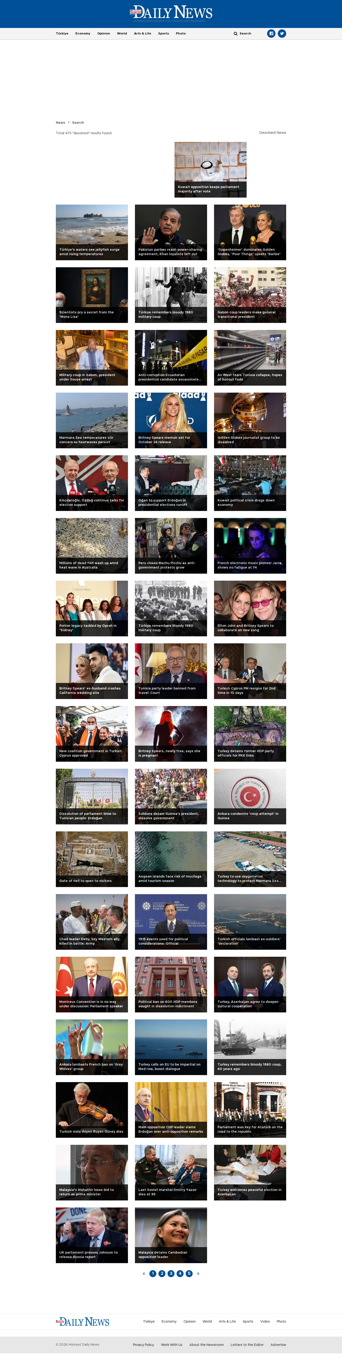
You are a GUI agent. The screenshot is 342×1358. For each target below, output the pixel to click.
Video (265, 1321)
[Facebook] (271, 33)
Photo (181, 33)
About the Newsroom (206, 1345)
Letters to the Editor (247, 1345)
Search (78, 122)
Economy (82, 33)
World (122, 33)
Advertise (278, 1345)
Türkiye (62, 33)
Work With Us (171, 1345)
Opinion (103, 33)
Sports (163, 33)
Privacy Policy (143, 1345)
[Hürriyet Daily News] (171, 13)
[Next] (198, 1273)
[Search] (236, 33)
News (60, 122)
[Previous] (143, 1273)
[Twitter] (282, 33)
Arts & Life (142, 33)
